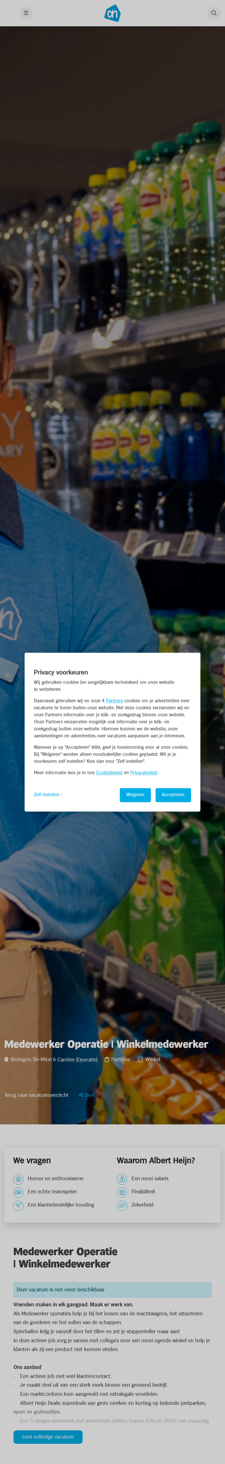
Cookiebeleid (109, 773)
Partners (114, 701)
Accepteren (173, 795)
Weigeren (135, 795)
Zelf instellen (46, 795)
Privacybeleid (143, 773)
